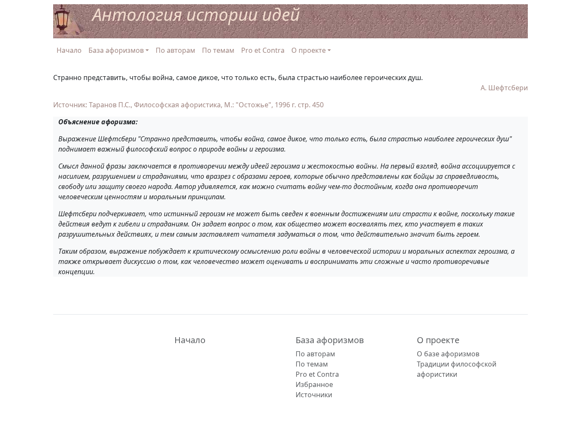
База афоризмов (330, 340)
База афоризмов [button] (116, 50)
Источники (314, 394)
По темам (218, 50)
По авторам (175, 50)
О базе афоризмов (448, 353)
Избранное (314, 384)
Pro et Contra (263, 50)
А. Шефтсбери (504, 87)
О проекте (438, 340)
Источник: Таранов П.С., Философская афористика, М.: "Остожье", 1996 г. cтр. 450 (188, 104)
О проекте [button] (308, 50)
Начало (69, 50)
